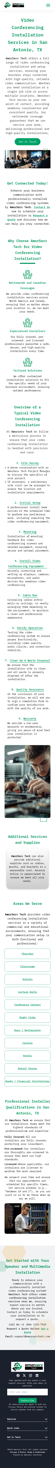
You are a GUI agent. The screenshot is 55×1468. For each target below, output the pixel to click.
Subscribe (27, 1400)
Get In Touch (27, 141)
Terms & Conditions (36, 1452)
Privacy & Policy (18, 1452)
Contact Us (42, 207)
